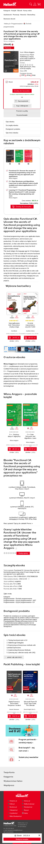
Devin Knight (27, 709)
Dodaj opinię (23, 553)
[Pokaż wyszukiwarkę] (30, 4)
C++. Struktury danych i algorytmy (14, 435)
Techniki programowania (24, 598)
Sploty (26, 813)
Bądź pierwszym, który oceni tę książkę (27, 67)
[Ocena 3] (25, 65)
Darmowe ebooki (9, 19)
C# (33, 602)
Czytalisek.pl (13, 813)
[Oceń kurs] (10, 553)
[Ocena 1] (21, 65)
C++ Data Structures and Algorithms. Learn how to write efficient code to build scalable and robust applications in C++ (23, 183)
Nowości (23, 14)
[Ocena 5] (30, 65)
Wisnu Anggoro (29, 52)
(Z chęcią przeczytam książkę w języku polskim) (27, 58)
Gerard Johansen (14, 709)
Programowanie (9, 598)
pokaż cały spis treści (14, 657)
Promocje (16, 14)
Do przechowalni (22, 115)
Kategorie (7, 10)
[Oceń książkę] (28, 65)
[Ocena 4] (28, 65)
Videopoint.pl (13, 810)
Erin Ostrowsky (36, 709)
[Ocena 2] (23, 65)
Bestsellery (31, 14)
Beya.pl (26, 810)
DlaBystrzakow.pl (29, 804)
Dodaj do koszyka (22, 91)
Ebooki (19, 10)
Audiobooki (8, 14)
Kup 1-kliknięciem (22, 106)
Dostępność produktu (13, 129)
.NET (34, 600)
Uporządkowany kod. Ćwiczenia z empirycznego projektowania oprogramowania (14, 326)
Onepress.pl (13, 801)
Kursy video (27, 10)
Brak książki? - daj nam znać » (27, 749)
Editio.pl (12, 804)
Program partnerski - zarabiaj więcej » (28, 741)
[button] (37, 303)
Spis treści (12, 133)
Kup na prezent (23, 101)
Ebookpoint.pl (28, 807)
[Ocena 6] (32, 65)
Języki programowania (23, 600)
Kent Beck (14, 331)
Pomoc (29, 523)
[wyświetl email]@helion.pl (15, 830)
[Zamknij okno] (39, 835)
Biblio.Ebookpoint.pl (15, 816)
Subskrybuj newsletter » (28, 758)
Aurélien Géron (30, 331)
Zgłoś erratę (8, 594)
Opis (10, 122)
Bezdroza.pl (13, 807)
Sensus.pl (27, 801)
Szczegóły (12, 125)
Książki (13, 10)
